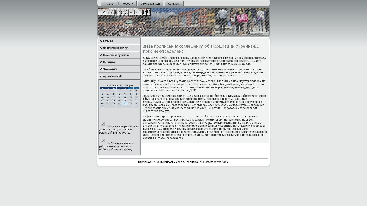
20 (119, 100)
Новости (128, 3)
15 (131, 97)
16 (136, 97)
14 (125, 97)
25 (108, 103)
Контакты (174, 3)
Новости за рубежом (116, 55)
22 (131, 100)
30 (136, 103)
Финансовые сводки (116, 48)
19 (114, 100)
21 (125, 100)
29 (131, 103)
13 (119, 97)
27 (119, 103)
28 (125, 103)
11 (108, 97)
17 (102, 100)
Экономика (110, 69)
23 (136, 100)
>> (109, 126)
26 (114, 103)
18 (108, 100)
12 (114, 97)
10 (102, 97)
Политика (109, 62)
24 (102, 103)
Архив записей (150, 3)
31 (102, 106)
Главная (109, 3)
